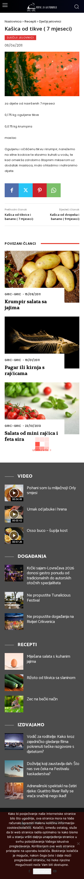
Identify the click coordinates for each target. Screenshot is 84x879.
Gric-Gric (13, 294)
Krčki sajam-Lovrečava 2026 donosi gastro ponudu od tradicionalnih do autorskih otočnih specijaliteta (50, 576)
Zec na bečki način (42, 699)
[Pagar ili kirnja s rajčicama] (42, 342)
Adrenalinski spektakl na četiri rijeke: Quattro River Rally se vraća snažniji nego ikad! (52, 791)
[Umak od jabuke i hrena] (14, 514)
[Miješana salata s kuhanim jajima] (14, 661)
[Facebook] (12, 190)
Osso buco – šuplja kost (47, 530)
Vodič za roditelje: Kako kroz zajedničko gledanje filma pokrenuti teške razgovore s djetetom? (50, 744)
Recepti (30, 21)
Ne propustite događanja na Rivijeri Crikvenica (50, 619)
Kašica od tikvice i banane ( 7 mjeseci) (19, 217)
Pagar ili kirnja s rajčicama (25, 370)
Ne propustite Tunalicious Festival (49, 598)
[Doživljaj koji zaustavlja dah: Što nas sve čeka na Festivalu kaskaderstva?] (14, 768)
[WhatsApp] (54, 190)
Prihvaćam (42, 871)
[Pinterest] (40, 190)
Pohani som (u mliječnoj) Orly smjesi (51, 491)
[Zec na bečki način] (14, 704)
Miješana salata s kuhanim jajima (48, 659)
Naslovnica (13, 21)
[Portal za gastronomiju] (42, 7)
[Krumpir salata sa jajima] (42, 277)
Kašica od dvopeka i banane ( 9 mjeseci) (64, 217)
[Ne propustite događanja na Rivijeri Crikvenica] (14, 621)
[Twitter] (26, 190)
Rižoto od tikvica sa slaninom (51, 677)
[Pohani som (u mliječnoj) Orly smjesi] (14, 493)
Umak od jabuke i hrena (47, 509)
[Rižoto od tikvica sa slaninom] (14, 682)
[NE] (78, 843)
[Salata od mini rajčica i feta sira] (42, 408)
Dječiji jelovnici (50, 21)
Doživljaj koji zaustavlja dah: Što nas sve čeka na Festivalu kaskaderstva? (53, 768)
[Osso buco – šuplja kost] (14, 535)
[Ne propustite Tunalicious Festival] (14, 600)
